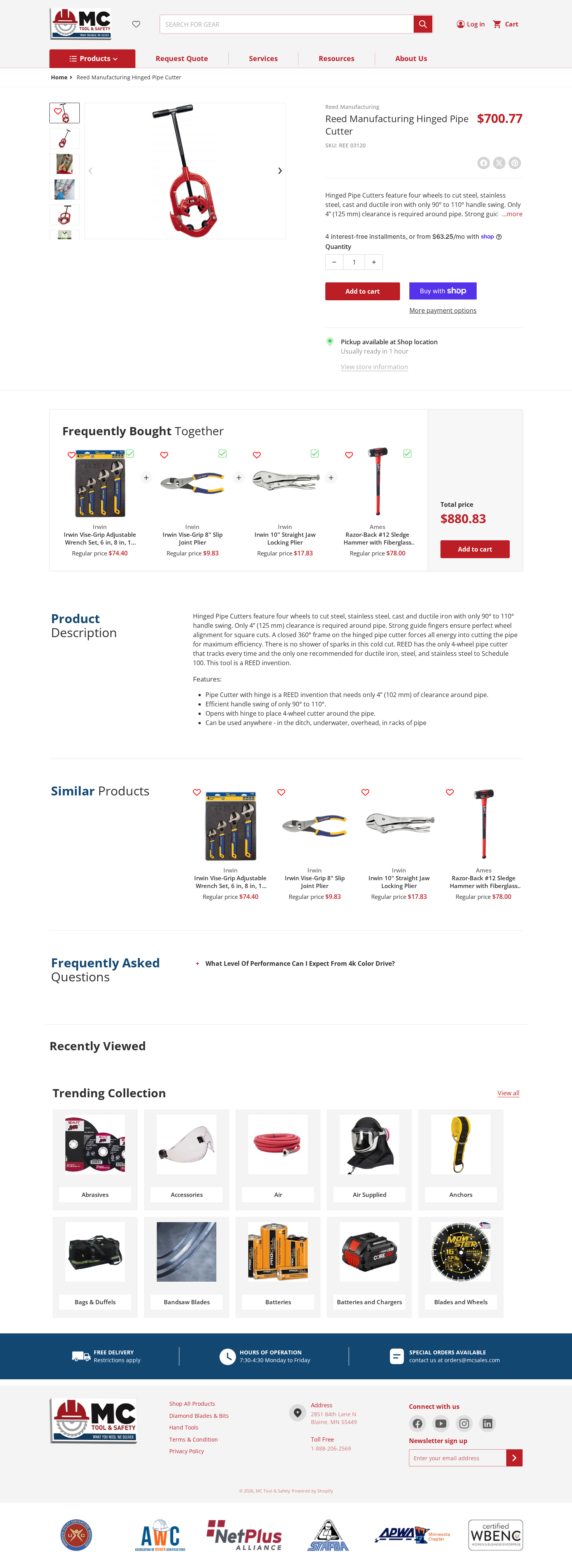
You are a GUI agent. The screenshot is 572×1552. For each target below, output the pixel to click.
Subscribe (514, 1457)
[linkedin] (487, 1423)
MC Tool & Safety (273, 1491)
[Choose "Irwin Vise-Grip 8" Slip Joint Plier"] (222, 453)
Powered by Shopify (312, 1491)
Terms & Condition (193, 1439)
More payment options (443, 310)
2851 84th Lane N (333, 1414)
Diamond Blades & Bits (199, 1415)
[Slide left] (91, 170)
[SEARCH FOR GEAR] (423, 24)
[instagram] (464, 1423)
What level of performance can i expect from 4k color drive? (300, 963)
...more (512, 214)
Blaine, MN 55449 (334, 1422)
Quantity (338, 246)
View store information (374, 367)
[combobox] (293, 24)
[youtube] (440, 1423)
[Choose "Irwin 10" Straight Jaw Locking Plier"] (315, 453)
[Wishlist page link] (136, 24)
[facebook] (417, 1423)
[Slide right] (65, 233)
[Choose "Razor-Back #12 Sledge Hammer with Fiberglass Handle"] (407, 453)
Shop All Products (192, 1403)
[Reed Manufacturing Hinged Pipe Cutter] (64, 138)
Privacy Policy (186, 1451)
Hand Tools (183, 1427)
